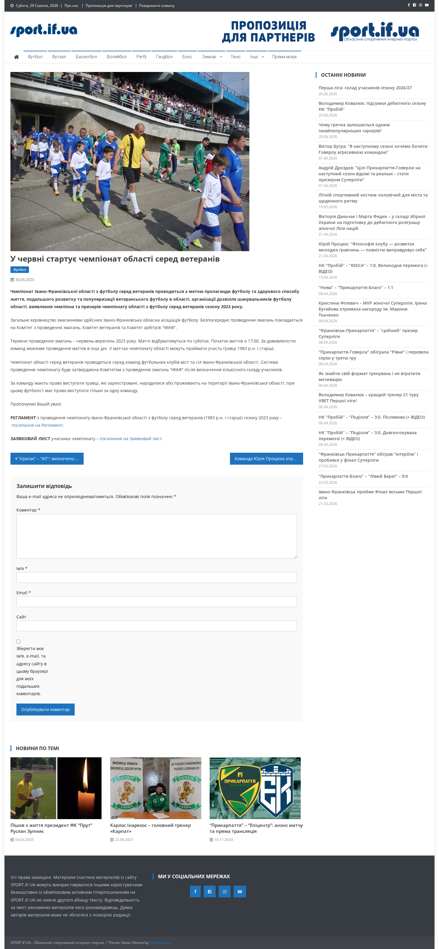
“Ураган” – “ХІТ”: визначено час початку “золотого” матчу (51, 458)
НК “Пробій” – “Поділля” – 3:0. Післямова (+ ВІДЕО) (372, 417)
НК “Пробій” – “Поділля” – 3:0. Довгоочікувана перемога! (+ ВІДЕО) (368, 435)
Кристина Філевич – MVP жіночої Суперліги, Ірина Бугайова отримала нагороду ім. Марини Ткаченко (373, 309)
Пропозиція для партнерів (109, 5)
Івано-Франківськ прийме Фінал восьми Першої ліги (370, 494)
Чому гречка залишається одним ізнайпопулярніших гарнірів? (354, 127)
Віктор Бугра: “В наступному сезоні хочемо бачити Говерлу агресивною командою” (373, 149)
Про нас (72, 5)
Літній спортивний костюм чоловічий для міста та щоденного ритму (373, 198)
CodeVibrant (159, 942)
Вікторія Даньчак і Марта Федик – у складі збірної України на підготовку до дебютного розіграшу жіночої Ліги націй (372, 222)
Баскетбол (86, 56)
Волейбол (117, 56)
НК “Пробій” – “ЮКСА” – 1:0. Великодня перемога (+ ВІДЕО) (373, 268)
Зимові (209, 56)
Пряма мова (284, 56)
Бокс (187, 56)
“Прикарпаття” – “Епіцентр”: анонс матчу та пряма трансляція (256, 828)
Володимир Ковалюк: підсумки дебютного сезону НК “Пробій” (372, 106)
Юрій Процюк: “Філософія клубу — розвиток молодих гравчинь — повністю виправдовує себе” (373, 247)
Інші (254, 56)
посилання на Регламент (37, 425)
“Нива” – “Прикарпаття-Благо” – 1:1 (356, 287)
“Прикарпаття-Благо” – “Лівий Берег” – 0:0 (363, 476)
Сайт (21, 617)
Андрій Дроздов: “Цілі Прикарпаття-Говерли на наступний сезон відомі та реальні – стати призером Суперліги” (369, 173)
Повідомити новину (156, 5)
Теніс (236, 56)
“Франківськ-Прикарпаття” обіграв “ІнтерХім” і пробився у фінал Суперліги (368, 457)
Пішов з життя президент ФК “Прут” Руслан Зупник (51, 828)
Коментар (28, 510)
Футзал (59, 56)
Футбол (35, 56)
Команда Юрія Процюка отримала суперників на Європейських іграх (269, 458)
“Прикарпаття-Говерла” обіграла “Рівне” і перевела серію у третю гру (374, 355)
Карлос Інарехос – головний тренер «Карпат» (150, 828)
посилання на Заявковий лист (131, 438)
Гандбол (164, 56)
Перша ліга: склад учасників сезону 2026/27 (365, 87)
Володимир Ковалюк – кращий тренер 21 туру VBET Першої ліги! (369, 397)
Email (23, 592)
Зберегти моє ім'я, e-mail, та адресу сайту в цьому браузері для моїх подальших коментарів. (32, 671)
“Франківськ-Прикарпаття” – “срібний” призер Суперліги (368, 333)
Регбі (141, 56)
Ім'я (21, 568)
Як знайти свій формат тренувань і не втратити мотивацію (369, 376)
